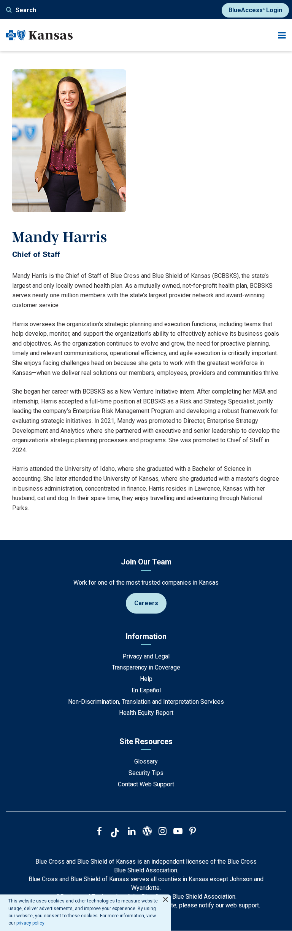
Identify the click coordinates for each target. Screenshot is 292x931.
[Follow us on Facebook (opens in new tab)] (99, 832)
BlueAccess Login (255, 10)
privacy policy (30, 923)
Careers (146, 603)
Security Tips (146, 772)
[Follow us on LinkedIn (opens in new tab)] (132, 832)
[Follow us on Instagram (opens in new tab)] (163, 832)
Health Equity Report (146, 712)
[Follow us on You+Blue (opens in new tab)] (147, 832)
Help (146, 678)
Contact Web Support (146, 784)
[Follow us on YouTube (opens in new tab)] (177, 832)
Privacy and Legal (146, 656)
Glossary (146, 761)
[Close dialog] (165, 896)
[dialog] (85, 912)
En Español (146, 690)
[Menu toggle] (282, 35)
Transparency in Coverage (146, 667)
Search (26, 10)
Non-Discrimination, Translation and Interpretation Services (146, 701)
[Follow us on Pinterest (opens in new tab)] (192, 832)
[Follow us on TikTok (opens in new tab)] (115, 834)
